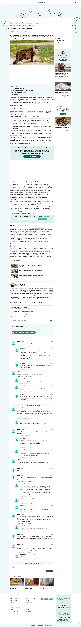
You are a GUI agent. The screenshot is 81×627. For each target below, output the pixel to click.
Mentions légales (39, 625)
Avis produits (29, 611)
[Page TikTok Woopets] (73, 2)
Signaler (30, 346)
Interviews (12, 609)
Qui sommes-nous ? (30, 598)
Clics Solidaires (14, 605)
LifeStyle (12, 602)
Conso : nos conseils (15, 607)
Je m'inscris (42, 219)
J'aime (18, 346)
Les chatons (59, 43)
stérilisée (24, 97)
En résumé (15, 94)
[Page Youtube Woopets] (76, 2)
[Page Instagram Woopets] (71, 2)
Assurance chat (14, 613)
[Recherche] (8, 2)
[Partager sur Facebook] (23, 32)
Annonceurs (29, 602)
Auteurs (28, 600)
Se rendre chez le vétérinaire (19, 92)
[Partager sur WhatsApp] (20, 32)
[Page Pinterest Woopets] (45, 599)
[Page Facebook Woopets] (69, 2)
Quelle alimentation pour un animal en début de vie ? (63, 599)
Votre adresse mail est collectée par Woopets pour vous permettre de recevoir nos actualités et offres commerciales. (32, 221)
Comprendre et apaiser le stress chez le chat (63, 620)
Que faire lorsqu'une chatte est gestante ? (23, 90)
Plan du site (32, 625)
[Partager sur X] (25, 32)
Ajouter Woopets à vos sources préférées (22, 28)
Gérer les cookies (47, 625)
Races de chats (14, 600)
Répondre (24, 346)
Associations (29, 605)
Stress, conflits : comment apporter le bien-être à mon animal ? (63, 604)
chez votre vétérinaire (38, 228)
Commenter (49, 571)
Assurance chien (14, 611)
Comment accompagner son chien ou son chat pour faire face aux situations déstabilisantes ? (63, 615)
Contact (28, 609)
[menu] (6, 2)
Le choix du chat (60, 40)
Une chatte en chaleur (18, 88)
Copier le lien (15, 31)
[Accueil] (41, 2)
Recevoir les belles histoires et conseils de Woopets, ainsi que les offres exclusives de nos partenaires (63, 110)
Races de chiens (14, 598)
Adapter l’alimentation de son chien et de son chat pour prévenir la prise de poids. (64, 609)
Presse (27, 607)
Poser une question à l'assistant (19, 320)
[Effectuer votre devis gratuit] (32, 152)
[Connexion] (67, 2)
